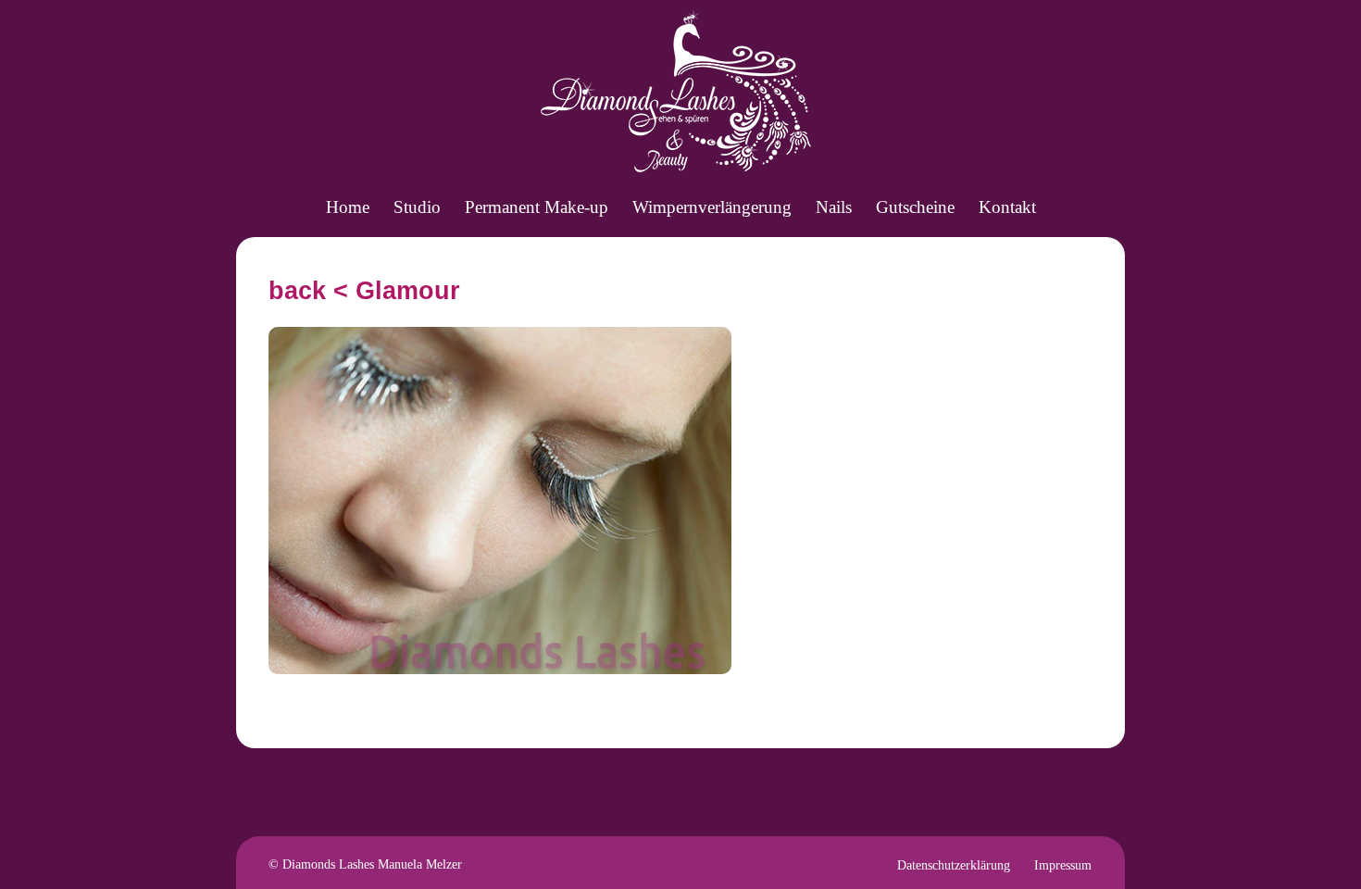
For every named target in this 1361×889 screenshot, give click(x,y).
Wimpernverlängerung (712, 207)
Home (347, 207)
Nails (834, 207)
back (297, 291)
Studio (417, 207)
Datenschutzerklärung (953, 865)
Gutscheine (915, 207)
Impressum (1063, 865)
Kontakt (1007, 207)
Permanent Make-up (536, 207)
